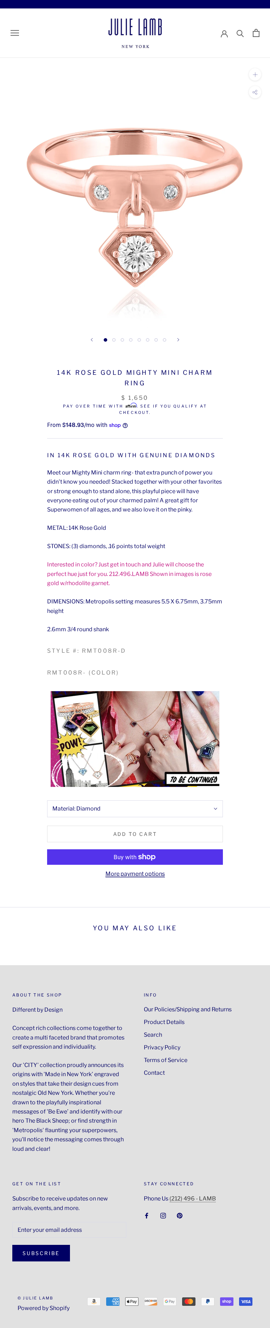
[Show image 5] (139, 340)
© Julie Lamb (35, 1298)
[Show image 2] (114, 340)
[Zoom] (255, 74)
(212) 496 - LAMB (192, 1198)
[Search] (240, 33)
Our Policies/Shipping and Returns (188, 1009)
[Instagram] (163, 1215)
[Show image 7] (156, 340)
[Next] (178, 339)
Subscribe (41, 1253)
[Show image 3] (122, 340)
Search (153, 1034)
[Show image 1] (105, 340)
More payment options (135, 873)
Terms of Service (165, 1060)
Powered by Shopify (44, 1308)
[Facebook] (146, 1215)
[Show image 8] (164, 340)
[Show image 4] (131, 340)
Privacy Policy (162, 1047)
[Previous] (92, 339)
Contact (154, 1072)
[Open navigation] (15, 33)
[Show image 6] (147, 340)
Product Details (164, 1022)
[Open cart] (256, 33)
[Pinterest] (179, 1215)
